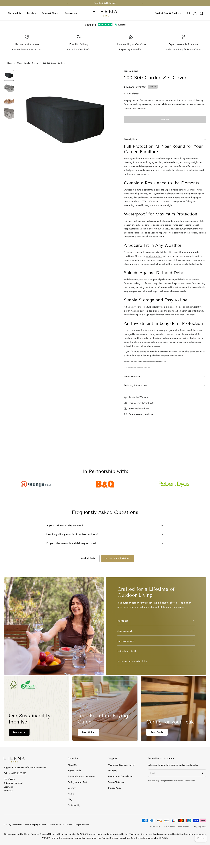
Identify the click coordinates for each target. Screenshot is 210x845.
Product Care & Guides (117, 558)
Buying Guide (74, 770)
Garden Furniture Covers (27, 62)
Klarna (71, 793)
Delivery (71, 788)
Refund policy (155, 826)
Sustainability (74, 805)
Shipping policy (200, 826)
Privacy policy (169, 826)
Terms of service (184, 826)
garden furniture (154, 256)
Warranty (112, 770)
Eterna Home (17, 824)
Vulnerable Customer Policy (121, 765)
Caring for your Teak (77, 782)
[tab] (9, 75)
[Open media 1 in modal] (109, 75)
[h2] (36, 708)
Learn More (19, 732)
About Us (72, 765)
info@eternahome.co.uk (36, 767)
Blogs (70, 799)
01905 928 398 (18, 773)
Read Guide (88, 732)
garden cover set (169, 166)
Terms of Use (178, 780)
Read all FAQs (88, 558)
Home (9, 62)
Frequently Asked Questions (81, 776)
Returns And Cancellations (120, 776)
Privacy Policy (114, 788)
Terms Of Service (116, 782)
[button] (188, 13)
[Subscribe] (202, 773)
